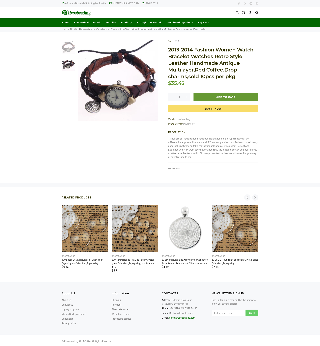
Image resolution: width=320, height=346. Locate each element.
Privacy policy (69, 323)
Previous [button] (247, 197)
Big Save (203, 22)
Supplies (111, 22)
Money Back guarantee (74, 314)
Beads (97, 22)
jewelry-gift (189, 124)
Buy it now (213, 108)
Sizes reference (120, 309)
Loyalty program (70, 309)
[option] (68, 48)
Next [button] (255, 197)
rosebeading (183, 119)
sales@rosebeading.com (182, 317)
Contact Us (67, 304)
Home (65, 22)
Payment (116, 304)
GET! (252, 312)
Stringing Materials (149, 22)
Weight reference (121, 314)
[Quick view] (103, 211)
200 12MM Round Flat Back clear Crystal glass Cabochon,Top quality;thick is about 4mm (133, 263)
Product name (28, 332)
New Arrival (81, 22)
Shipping (116, 300)
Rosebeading (68, 256)
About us (66, 300)
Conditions (67, 318)
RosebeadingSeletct (180, 22)
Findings (127, 22)
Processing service (121, 318)
